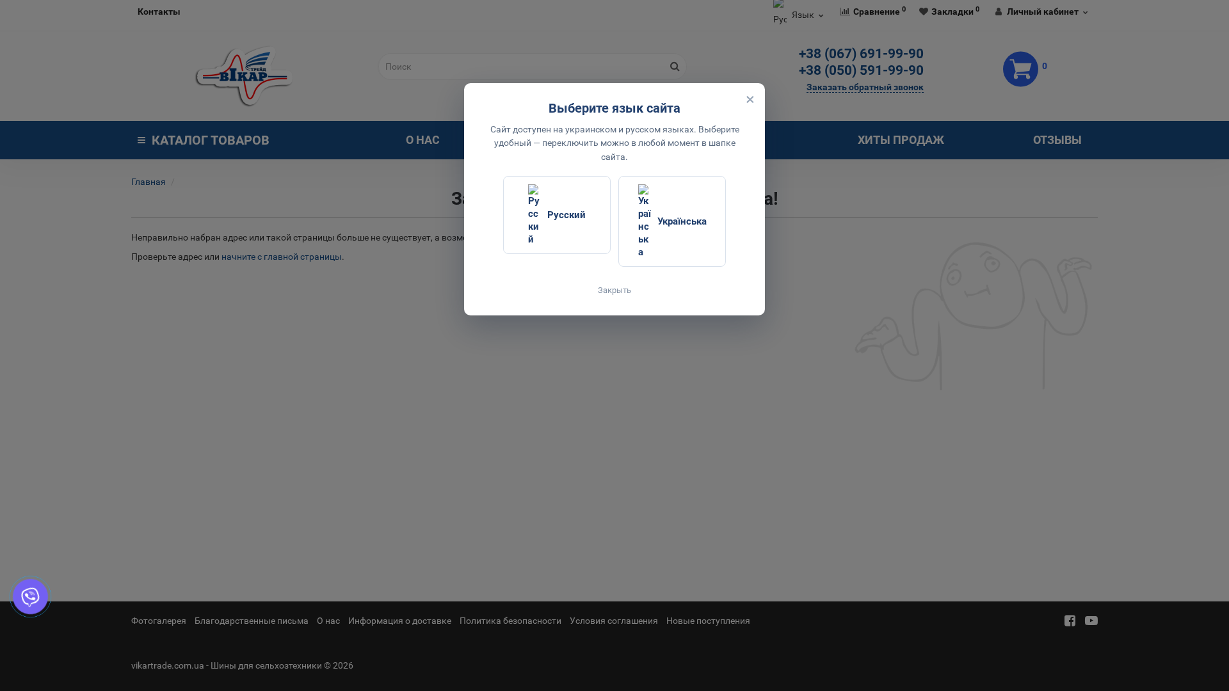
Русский (566, 215)
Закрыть (614, 290)
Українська (682, 221)
